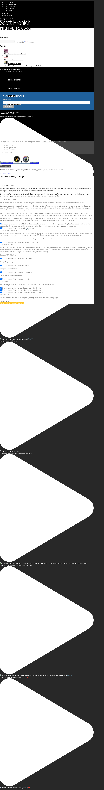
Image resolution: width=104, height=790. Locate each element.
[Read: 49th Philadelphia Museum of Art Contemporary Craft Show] (6, 64)
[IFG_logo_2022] (15, 29)
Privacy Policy (61, 142)
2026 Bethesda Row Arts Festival (15, 54)
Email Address (7, 99)
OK (1, 173)
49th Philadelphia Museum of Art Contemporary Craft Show (23, 66)
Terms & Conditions (48, 142)
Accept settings (5, 303)
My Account (8, 15)
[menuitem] (49, 13)
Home (6, 13)
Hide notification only (17, 303)
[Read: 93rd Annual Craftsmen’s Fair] (6, 58)
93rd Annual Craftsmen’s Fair (13, 60)
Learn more (6, 173)
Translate (31, 42)
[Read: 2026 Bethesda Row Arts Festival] (6, 52)
